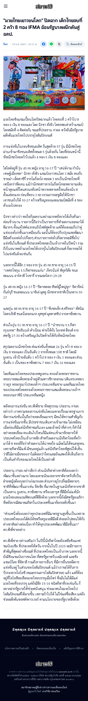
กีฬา (5, 44)
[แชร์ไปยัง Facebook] (43, 44)
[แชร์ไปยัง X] (59, 44)
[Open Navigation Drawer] (6, 6)
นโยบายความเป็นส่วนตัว (17, 648)
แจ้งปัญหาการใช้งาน (73, 648)
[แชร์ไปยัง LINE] (51, 44)
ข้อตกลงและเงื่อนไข (46, 648)
